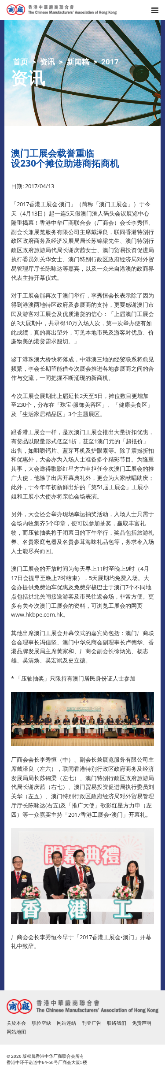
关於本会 (16, 1023)
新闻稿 (78, 61)
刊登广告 (91, 1023)
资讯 (47, 61)
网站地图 (16, 1032)
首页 (20, 61)
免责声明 (141, 1023)
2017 (110, 61)
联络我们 (116, 1023)
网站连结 (66, 1023)
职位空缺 (41, 1023)
